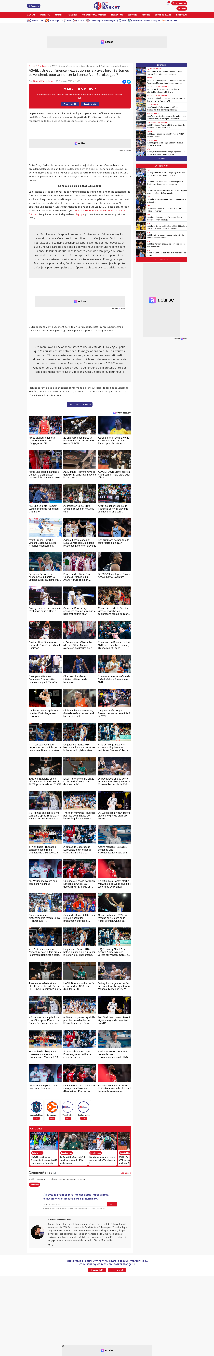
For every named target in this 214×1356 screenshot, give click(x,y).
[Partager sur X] (129, 82)
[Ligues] (175, 20)
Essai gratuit (90, 104)
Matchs (59, 15)
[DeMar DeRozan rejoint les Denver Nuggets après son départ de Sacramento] (141, 190)
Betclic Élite (37, 1153)
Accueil (32, 66)
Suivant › (87, 404)
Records (146, 15)
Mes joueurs (117, 15)
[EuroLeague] (52, 1107)
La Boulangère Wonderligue (103, 20)
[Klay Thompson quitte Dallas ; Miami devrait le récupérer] (141, 199)
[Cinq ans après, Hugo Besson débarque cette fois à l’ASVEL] (141, 143)
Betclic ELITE (37, 20)
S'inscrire (112, 1204)
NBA (69, 20)
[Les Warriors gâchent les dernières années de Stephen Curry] (141, 244)
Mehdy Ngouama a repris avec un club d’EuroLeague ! (102, 1160)
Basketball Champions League (146, 20)
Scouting (132, 15)
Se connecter (180, 3)
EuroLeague (55, 20)
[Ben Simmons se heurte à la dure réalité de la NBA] (141, 252)
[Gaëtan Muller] (83, 1107)
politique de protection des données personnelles (88, 1208)
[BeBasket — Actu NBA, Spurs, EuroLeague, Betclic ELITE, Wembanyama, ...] (107, 5)
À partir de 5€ (70, 104)
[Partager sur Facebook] (124, 82)
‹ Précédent (74, 404)
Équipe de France (163, 15)
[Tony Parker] (67, 1107)
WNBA (169, 20)
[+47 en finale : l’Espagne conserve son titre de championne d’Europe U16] (141, 98)
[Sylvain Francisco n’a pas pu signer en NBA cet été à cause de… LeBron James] (141, 151)
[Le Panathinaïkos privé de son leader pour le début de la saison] (73, 1141)
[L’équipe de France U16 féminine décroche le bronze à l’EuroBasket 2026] (141, 125)
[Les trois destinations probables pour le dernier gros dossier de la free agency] (141, 181)
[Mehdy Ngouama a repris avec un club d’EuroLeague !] (102, 1141)
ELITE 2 (81, 20)
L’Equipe (79, 214)
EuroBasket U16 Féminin (158, 86)
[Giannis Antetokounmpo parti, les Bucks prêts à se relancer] (141, 208)
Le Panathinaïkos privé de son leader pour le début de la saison (73, 1160)
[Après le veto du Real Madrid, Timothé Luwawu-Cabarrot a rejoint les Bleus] (141, 71)
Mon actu (45, 15)
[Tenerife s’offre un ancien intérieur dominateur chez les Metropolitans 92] (141, 107)
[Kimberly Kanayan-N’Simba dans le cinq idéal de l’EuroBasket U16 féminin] (141, 89)
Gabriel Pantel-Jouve (59, 1219)
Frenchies (72, 15)
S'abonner (182, 8)
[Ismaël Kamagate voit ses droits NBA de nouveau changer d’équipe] (141, 235)
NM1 (124, 20)
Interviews (181, 15)
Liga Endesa (152, 104)
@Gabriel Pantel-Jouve (42, 81)
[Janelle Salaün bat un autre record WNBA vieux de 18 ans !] (141, 134)
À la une (31, 15)
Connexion (126, 1172)
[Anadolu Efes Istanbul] (36, 1107)
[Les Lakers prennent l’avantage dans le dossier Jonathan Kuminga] (141, 217)
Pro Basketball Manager (94, 15)
